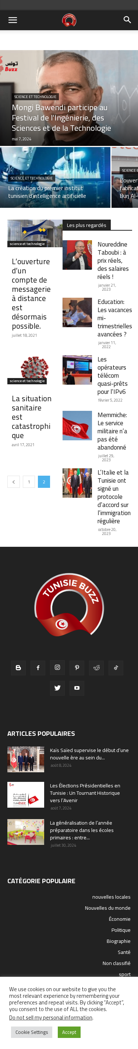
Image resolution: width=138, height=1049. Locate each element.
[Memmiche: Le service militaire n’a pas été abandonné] (77, 425)
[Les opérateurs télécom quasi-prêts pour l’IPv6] (77, 370)
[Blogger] (18, 668)
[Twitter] (57, 688)
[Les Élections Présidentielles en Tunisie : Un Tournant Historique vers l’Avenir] (25, 795)
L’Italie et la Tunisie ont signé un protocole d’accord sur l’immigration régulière (114, 496)
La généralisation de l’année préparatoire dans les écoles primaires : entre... (82, 830)
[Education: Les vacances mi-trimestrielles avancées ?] (77, 312)
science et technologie (35, 96)
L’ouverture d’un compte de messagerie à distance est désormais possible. (31, 293)
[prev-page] (13, 482)
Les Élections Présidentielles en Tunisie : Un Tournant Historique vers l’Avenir (85, 793)
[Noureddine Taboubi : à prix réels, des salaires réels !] (77, 255)
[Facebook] (38, 668)
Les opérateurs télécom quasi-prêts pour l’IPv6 (113, 375)
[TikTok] (116, 668)
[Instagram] (57, 667)
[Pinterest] (77, 668)
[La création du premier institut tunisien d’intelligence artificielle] (55, 177)
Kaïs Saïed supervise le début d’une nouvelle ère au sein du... (89, 753)
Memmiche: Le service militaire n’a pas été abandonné (112, 431)
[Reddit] (96, 668)
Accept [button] (69, 1032)
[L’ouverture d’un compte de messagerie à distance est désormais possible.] (35, 233)
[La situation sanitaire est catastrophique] (35, 370)
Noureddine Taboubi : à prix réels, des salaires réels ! (113, 260)
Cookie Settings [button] (31, 1032)
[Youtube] (77, 688)
